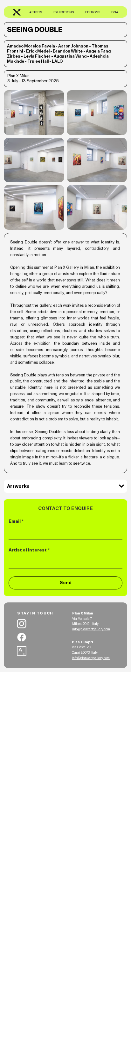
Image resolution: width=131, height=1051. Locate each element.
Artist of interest (29, 550)
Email (16, 521)
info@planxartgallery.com (91, 629)
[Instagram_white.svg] (21, 623)
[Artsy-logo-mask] (21, 651)
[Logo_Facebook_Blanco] (21, 637)
